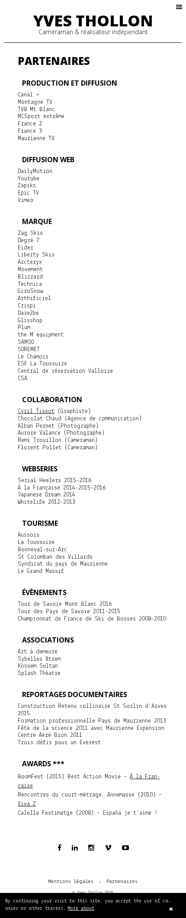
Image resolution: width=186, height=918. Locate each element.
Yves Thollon (93, 20)
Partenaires (122, 881)
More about (81, 908)
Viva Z (27, 804)
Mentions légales (70, 881)
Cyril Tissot (36, 411)
